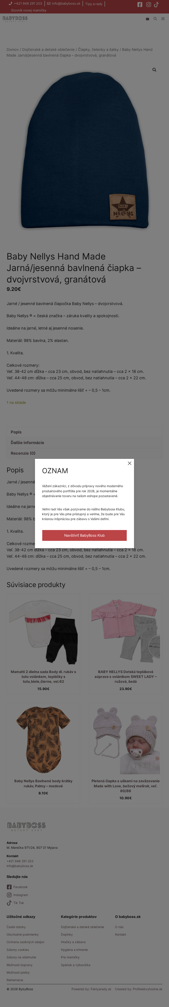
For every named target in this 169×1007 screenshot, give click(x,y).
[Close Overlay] (129, 463)
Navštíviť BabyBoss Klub (84, 535)
